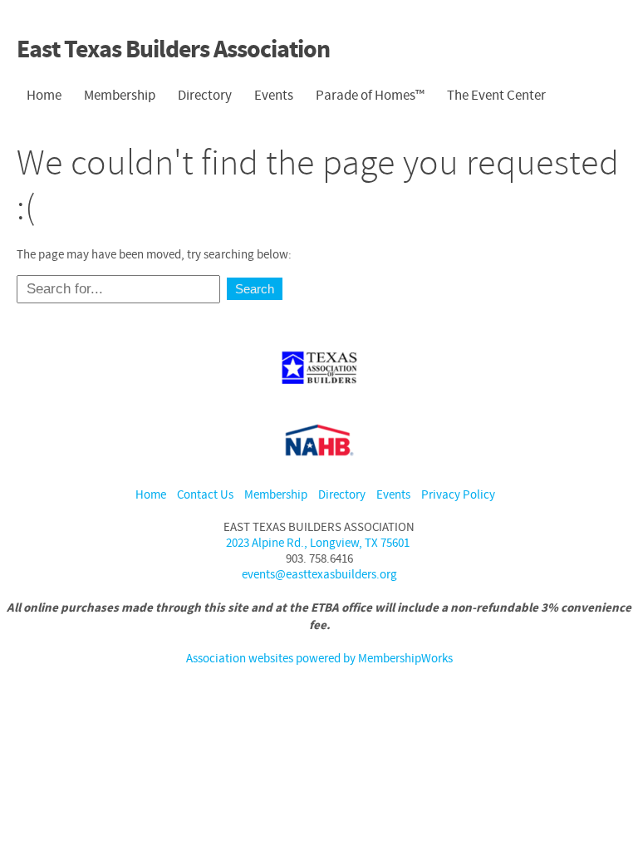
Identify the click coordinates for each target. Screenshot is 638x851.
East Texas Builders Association (173, 50)
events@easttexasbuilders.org (319, 575)
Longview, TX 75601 (319, 543)
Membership (275, 495)
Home (150, 495)
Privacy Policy (458, 495)
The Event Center (496, 95)
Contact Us (205, 495)
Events (393, 495)
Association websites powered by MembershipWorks (319, 659)
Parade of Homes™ (370, 95)
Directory (205, 95)
